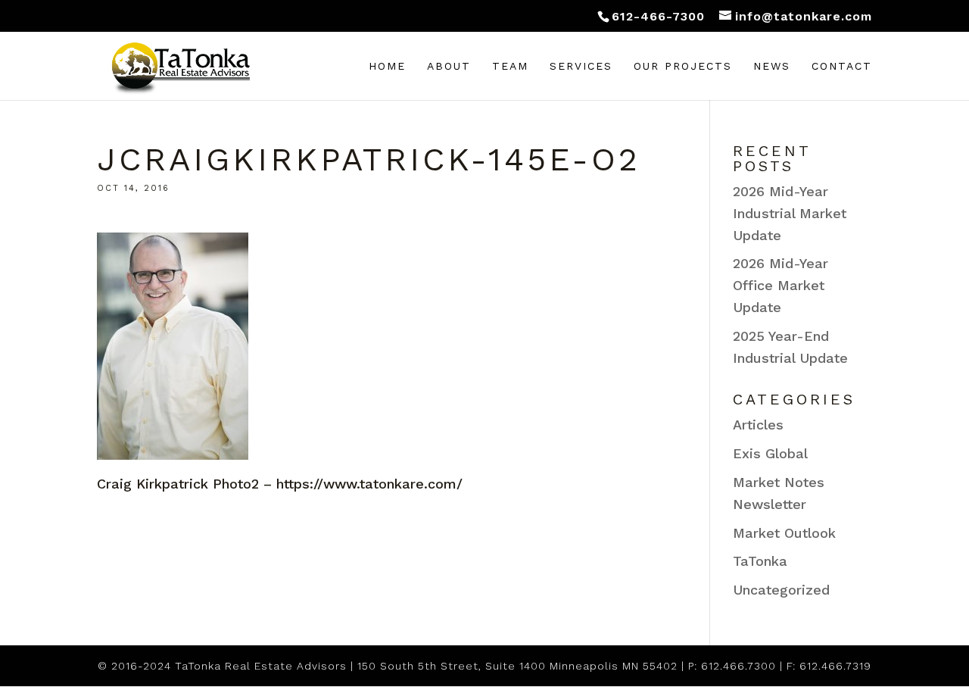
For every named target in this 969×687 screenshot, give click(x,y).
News (771, 66)
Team (510, 66)
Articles (758, 424)
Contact (842, 66)
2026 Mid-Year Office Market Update (780, 285)
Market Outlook (784, 533)
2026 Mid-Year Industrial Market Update (789, 213)
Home (387, 66)
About (449, 66)
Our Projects (683, 66)
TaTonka (760, 561)
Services (581, 66)
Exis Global (770, 453)
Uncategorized (781, 590)
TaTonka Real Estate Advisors (261, 666)
